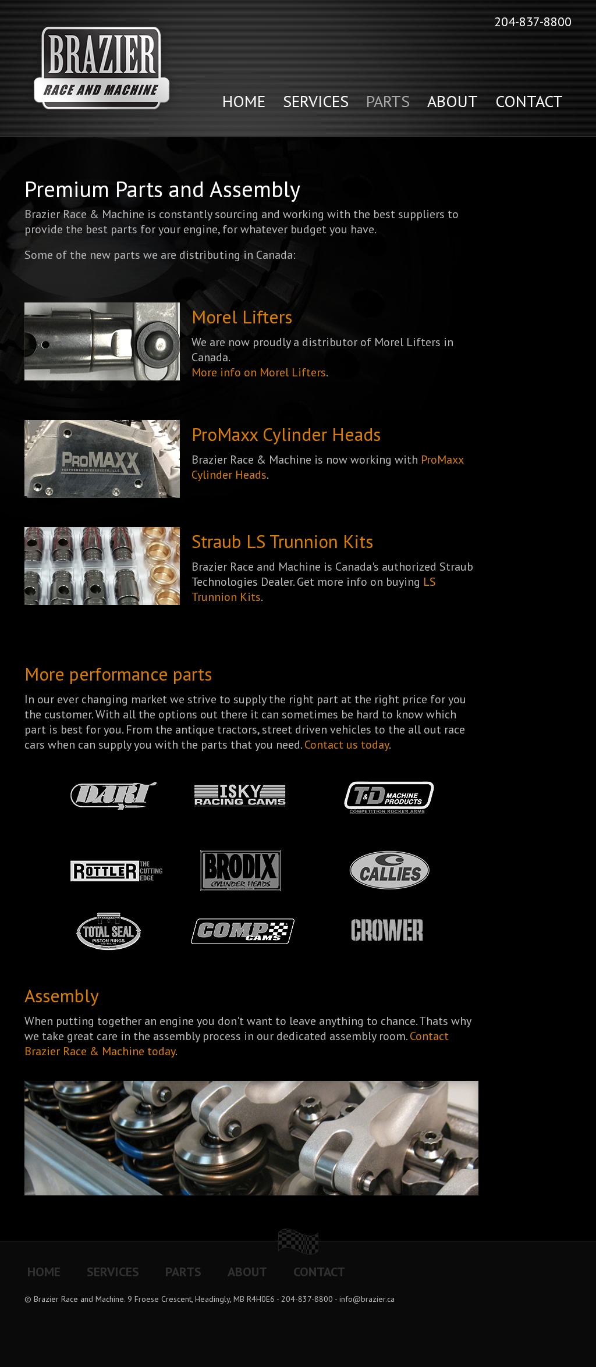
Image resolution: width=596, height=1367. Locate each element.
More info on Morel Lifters (258, 372)
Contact (529, 101)
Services (316, 101)
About (452, 101)
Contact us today (346, 744)
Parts (388, 101)
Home (243, 101)
